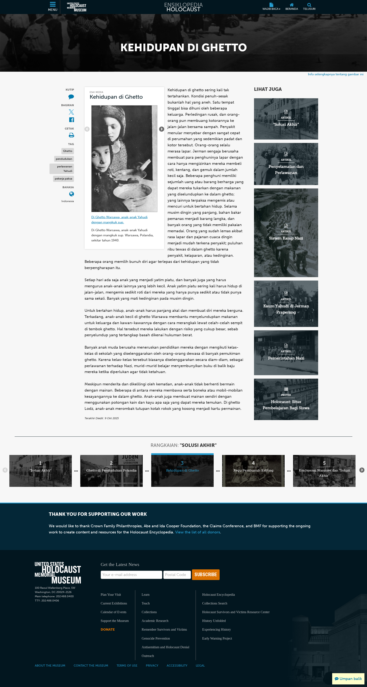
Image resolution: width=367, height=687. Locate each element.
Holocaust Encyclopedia (218, 594)
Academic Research (155, 621)
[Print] (71, 136)
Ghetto (67, 151)
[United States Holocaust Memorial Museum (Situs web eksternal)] (76, 7)
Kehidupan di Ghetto (116, 97)
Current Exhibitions (114, 603)
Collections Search (214, 603)
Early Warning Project (217, 638)
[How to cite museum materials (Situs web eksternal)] (71, 97)
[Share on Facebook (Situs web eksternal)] (71, 120)
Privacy (152, 665)
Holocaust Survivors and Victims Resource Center (236, 612)
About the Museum (50, 665)
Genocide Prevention (156, 638)
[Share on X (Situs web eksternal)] (71, 112)
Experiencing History (216, 629)
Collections (149, 612)
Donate (108, 629)
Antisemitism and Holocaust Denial (165, 647)
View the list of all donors (197, 532)
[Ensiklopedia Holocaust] (183, 7)
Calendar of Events (113, 612)
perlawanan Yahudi (64, 168)
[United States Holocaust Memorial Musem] (58, 573)
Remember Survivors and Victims (164, 629)
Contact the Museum (91, 665)
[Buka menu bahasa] (71, 194)
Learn (146, 594)
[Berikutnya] (161, 129)
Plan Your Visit (111, 594)
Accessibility (177, 665)
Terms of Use (127, 665)
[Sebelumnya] (87, 129)
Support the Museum (115, 621)
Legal (200, 665)
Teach (146, 603)
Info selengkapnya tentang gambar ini (336, 74)
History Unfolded (214, 621)
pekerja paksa (63, 178)
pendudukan (64, 158)
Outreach (148, 656)
